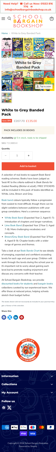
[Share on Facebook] (4, 317)
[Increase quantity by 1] (29, 155)
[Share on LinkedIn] (15, 317)
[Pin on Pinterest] (21, 317)
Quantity (6, 149)
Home (5, 33)
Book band (7, 200)
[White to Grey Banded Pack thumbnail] (7, 98)
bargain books (45, 283)
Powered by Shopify (28, 446)
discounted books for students (17, 283)
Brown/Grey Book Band (17, 236)
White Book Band (14, 217)
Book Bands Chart (30, 250)
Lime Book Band (13, 225)
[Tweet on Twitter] (9, 317)
